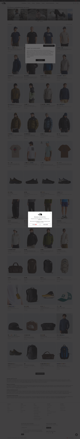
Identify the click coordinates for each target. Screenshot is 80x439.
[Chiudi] (50, 213)
